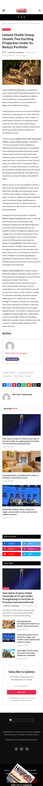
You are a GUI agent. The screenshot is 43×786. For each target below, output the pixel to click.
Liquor (5, 588)
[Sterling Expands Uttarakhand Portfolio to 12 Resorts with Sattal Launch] (21, 461)
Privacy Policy (20, 700)
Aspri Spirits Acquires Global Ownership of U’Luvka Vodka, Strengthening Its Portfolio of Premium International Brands (20, 441)
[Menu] (3, 10)
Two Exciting (18, 376)
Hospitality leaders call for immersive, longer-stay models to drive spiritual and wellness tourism (19, 511)
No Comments (9, 56)
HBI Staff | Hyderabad (16, 52)
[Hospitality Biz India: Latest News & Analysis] (22, 10)
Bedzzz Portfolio (9, 372)
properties (7, 376)
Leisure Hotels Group (25, 372)
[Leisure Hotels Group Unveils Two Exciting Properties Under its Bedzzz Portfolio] (21, 72)
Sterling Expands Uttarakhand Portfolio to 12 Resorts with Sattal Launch (28, 623)
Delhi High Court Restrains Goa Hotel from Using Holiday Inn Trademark (27, 653)
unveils (28, 376)
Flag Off (6, 29)
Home (4, 23)
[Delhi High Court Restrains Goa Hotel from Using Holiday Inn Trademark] (8, 653)
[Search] (39, 10)
